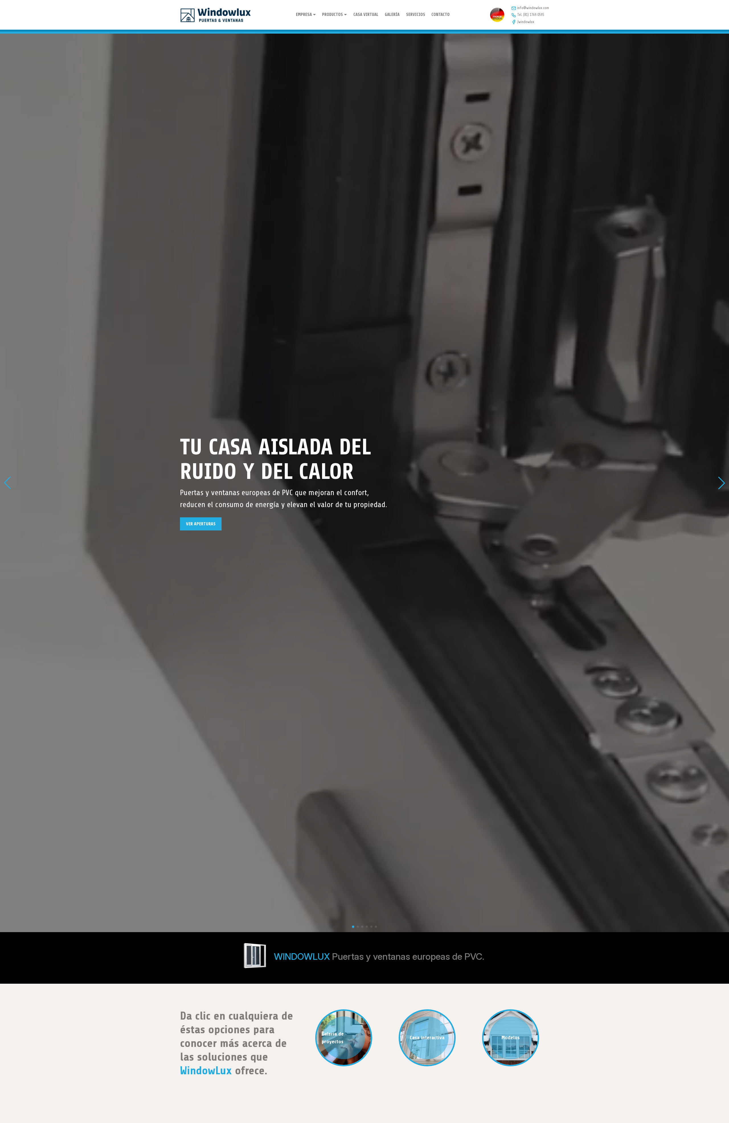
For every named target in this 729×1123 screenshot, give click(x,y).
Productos (332, 14)
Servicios (415, 14)
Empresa (304, 14)
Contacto (440, 14)
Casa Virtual (365, 14)
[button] (7, 483)
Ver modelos (198, 529)
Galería (392, 14)
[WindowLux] (215, 14)
